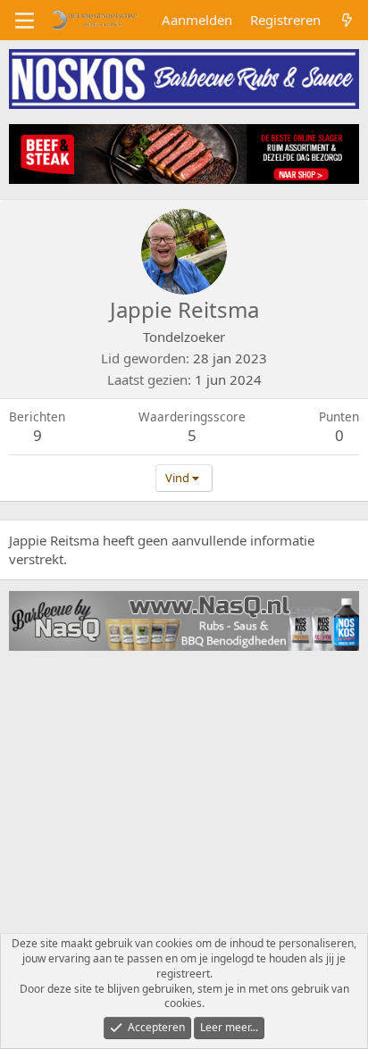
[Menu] (25, 20)
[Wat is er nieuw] (347, 20)
